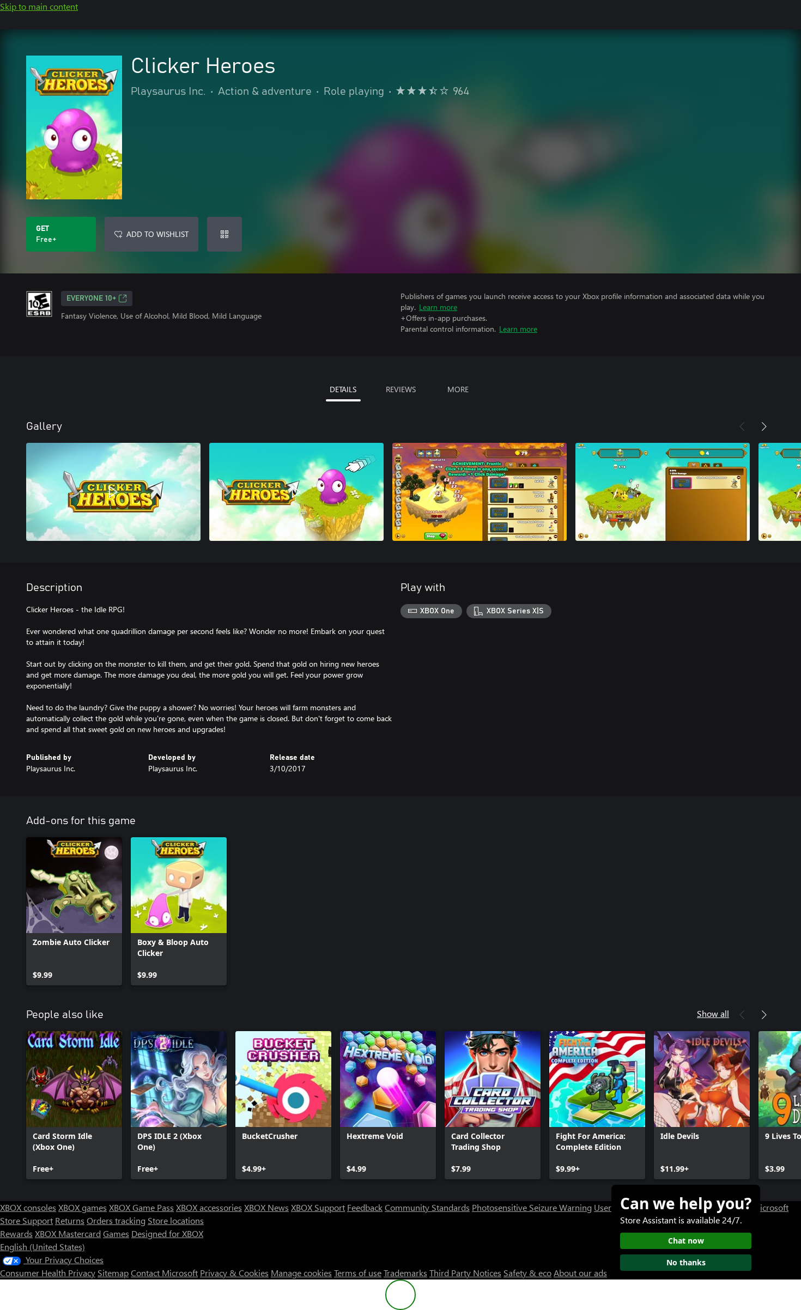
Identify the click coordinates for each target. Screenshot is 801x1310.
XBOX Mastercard (68, 1233)
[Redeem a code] (224, 234)
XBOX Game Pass (141, 1207)
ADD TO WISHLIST (157, 234)
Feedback (365, 1207)
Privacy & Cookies (234, 1272)
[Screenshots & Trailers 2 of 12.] (296, 492)
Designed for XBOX (167, 1233)
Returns (69, 1220)
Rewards (16, 1233)
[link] (74, 911)
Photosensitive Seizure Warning (532, 1207)
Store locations (176, 1220)
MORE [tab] (458, 389)
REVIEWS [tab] (401, 389)
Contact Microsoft (164, 1272)
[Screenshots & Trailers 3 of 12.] (479, 492)
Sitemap (113, 1272)
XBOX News (266, 1207)
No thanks (686, 1262)
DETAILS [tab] (343, 389)
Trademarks (405, 1272)
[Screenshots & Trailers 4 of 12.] (662, 492)
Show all (713, 1013)
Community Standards (427, 1207)
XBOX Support (318, 1207)
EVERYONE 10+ (91, 298)
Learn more (438, 307)
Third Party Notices (465, 1272)
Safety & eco (527, 1272)
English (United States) (42, 1246)
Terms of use (357, 1272)
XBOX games (82, 1207)
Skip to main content (39, 6)
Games (116, 1233)
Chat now (686, 1240)
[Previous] (742, 426)
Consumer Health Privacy (47, 1272)
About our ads (580, 1272)
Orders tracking (116, 1220)
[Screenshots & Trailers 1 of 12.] (113, 492)
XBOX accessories (209, 1207)
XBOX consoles (28, 1207)
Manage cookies (301, 1272)
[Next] (764, 426)
